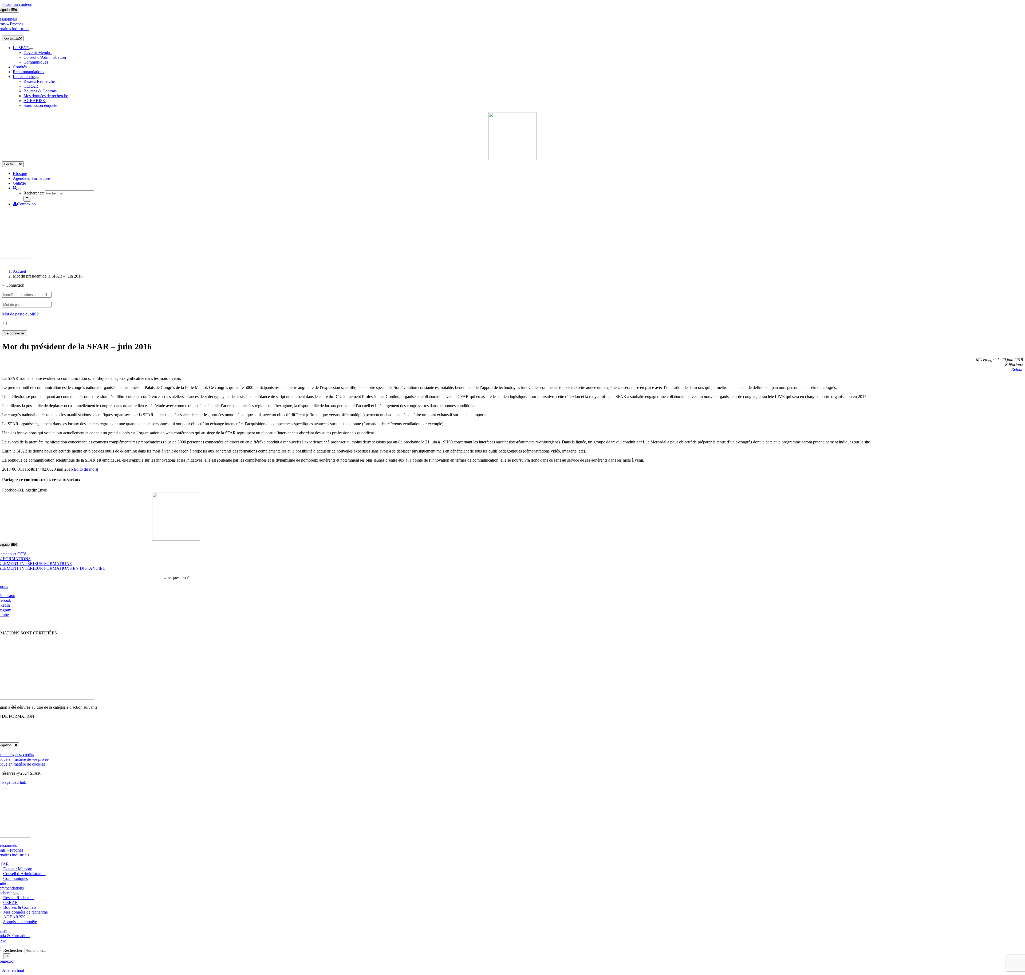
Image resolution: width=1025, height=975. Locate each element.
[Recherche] (15, 188)
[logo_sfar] (512, 159)
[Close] (4, 788)
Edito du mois (85, 469)
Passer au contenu (17, 4)
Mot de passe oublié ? (20, 314)
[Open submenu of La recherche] (37, 78)
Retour (1017, 369)
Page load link (14, 782)
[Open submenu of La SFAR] (31, 49)
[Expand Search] (19, 189)
